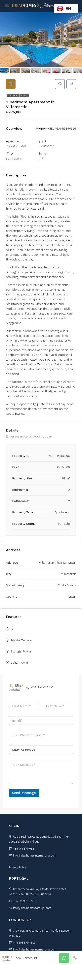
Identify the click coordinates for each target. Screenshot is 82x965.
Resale (24, 95)
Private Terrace (21, 640)
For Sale (13, 95)
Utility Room (19, 662)
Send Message (24, 793)
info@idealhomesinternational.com (34, 855)
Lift (13, 629)
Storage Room (21, 651)
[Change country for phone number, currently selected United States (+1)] (14, 735)
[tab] (11, 84)
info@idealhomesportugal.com (32, 908)
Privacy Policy (17, 867)
